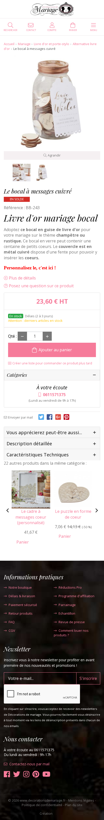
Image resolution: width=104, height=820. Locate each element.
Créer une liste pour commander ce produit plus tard (52, 363)
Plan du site (74, 805)
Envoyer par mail (20, 417)
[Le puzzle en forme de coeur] (73, 489)
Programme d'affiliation (76, 596)
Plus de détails (22, 278)
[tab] (52, 432)
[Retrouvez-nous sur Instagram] (26, 774)
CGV (12, 630)
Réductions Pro (70, 587)
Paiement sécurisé (23, 605)
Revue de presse (72, 622)
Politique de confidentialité (42, 805)
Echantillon (67, 613)
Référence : (14, 207)
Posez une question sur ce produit (41, 286)
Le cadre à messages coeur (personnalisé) (30, 517)
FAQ (12, 622)
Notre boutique (20, 587)
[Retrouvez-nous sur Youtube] (46, 774)
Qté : (12, 336)
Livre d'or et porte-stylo (51, 44)
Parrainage (67, 605)
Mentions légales (81, 800)
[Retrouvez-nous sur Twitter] (16, 774)
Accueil (9, 44)
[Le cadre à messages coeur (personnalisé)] (31, 489)
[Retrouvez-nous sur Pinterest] (35, 774)
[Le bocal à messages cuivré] (22, 173)
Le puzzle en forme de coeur (73, 514)
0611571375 (54, 394)
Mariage (24, 44)
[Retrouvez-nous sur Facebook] (7, 774)
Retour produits (21, 613)
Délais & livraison (22, 596)
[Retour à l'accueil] (52, 9)
